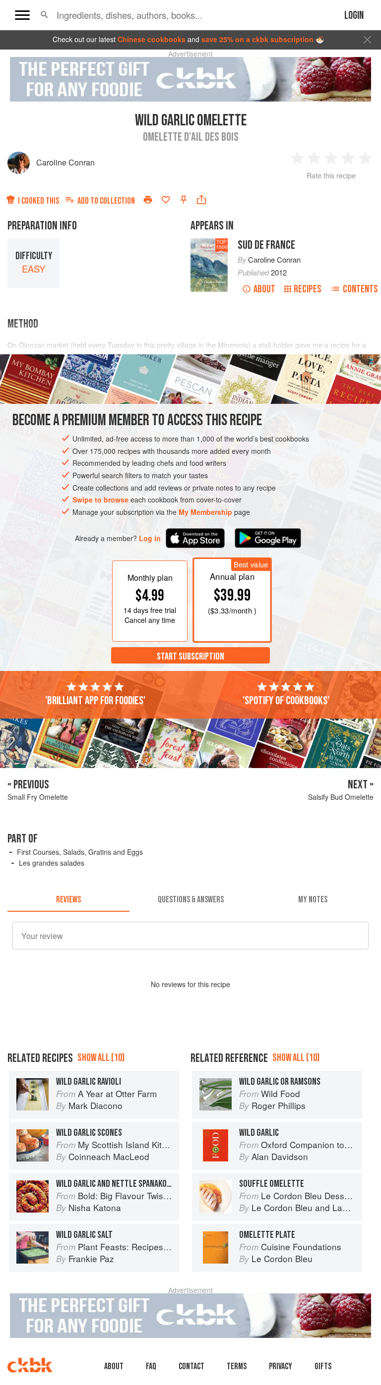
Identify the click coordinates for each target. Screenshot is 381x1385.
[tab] (68, 900)
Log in (150, 538)
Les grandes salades (51, 863)
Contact (191, 1366)
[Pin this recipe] (183, 200)
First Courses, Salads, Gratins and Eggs (80, 852)
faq (151, 1366)
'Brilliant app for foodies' (95, 701)
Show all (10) (101, 1058)
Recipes (307, 289)
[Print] (148, 200)
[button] (44, 15)
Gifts (323, 1366)
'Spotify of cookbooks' (286, 701)
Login (354, 15)
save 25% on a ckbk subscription (257, 39)
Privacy (280, 1366)
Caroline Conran (65, 162)
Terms (237, 1366)
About (264, 289)
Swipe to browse (100, 499)
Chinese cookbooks (152, 39)
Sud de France (266, 245)
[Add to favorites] (166, 200)
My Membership (205, 512)
